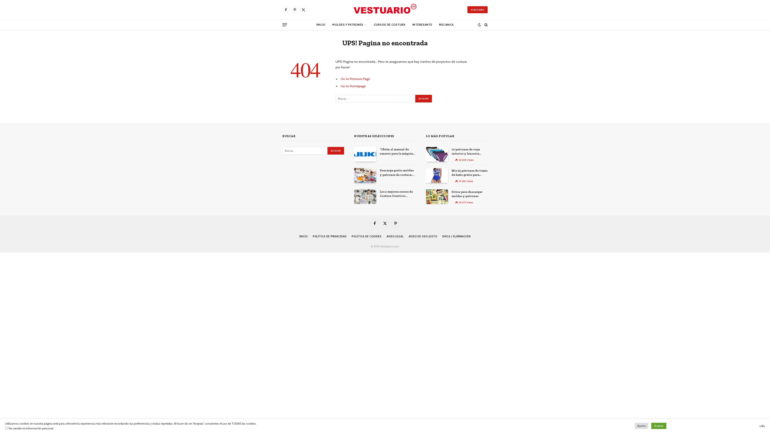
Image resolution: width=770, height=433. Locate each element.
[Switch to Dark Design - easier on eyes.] (479, 24)
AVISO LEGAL (395, 236)
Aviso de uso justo (423, 236)
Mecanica (446, 24)
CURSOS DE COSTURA (389, 24)
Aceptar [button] (659, 426)
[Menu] (284, 24)
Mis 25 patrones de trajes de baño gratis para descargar (469, 173)
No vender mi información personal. (31, 428)
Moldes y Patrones (347, 24)
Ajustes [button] (641, 425)
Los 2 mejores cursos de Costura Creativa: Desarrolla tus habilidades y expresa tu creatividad (397, 194)
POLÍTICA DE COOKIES (367, 236)
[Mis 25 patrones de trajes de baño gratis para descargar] (437, 175)
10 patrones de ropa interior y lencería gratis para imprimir (466, 152)
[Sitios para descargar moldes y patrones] (437, 196)
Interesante (422, 24)
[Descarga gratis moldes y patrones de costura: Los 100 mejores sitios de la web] (365, 175)
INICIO (303, 236)
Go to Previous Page (355, 79)
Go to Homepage (353, 86)
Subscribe (477, 9)
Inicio (320, 24)
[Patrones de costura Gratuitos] (385, 9)
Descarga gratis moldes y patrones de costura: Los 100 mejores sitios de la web (397, 173)
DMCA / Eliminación (456, 236)
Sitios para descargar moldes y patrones (467, 194)
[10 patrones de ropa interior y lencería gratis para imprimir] (437, 154)
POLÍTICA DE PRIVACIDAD (330, 236)
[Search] (486, 24)
